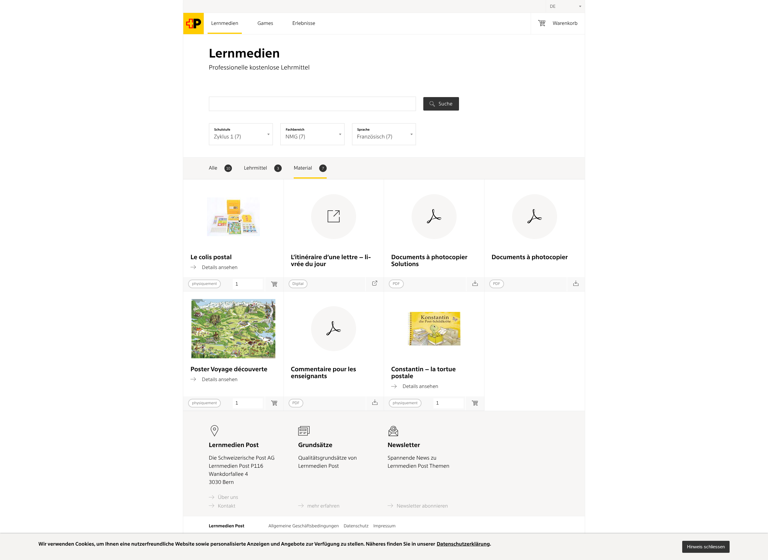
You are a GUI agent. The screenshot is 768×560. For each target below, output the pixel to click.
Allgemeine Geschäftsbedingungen (303, 526)
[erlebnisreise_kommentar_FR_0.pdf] (375, 403)
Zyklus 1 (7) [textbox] (227, 137)
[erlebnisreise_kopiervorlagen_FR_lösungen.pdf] (475, 284)
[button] (706, 547)
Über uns (227, 497)
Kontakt (226, 506)
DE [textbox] (553, 6)
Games (265, 23)
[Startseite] (193, 23)
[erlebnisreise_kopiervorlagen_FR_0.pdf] (576, 284)
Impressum (384, 526)
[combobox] (565, 6)
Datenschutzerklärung (463, 544)
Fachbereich (295, 129)
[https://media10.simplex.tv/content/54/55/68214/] (374, 284)
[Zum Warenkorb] (274, 284)
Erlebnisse (303, 23)
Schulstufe (222, 129)
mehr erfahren (323, 506)
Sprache (363, 129)
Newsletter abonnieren (421, 506)
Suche (444, 104)
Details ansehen (219, 267)
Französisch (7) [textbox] (374, 137)
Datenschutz (356, 526)
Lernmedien (224, 23)
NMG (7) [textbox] (295, 137)
